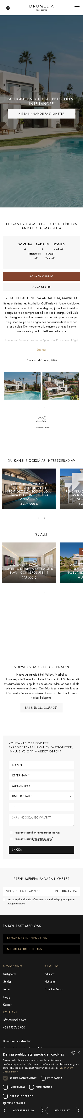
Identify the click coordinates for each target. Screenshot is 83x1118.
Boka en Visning (41, 276)
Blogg (6, 997)
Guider (7, 981)
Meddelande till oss (24, 949)
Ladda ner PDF (42, 287)
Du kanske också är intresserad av (41, 460)
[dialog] (41, 1083)
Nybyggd (50, 981)
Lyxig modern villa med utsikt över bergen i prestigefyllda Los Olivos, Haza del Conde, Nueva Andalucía (29, 491)
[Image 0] (22, 386)
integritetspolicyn (42, 838)
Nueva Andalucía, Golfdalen (41, 667)
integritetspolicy (16, 903)
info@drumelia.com (14, 1020)
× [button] (78, 1052)
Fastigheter (9, 974)
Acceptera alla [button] (23, 1110)
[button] (8, 8)
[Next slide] (45, 407)
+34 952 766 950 (14, 1027)
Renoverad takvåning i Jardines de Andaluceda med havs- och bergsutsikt (29, 569)
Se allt (41, 534)
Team (6, 989)
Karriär (7, 1005)
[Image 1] (60, 386)
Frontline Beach (53, 989)
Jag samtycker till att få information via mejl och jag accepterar (41, 901)
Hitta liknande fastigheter (41, 114)
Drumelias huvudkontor (17, 1041)
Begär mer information (27, 938)
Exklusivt (49, 974)
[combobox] (73, 1053)
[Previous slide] (38, 407)
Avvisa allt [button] (62, 1110)
